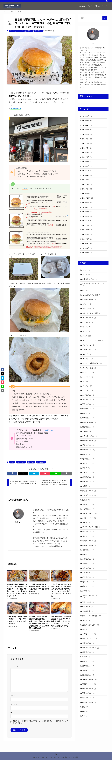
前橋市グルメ (88, 427)
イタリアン (87, 322)
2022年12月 (87, 193)
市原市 (86, 522)
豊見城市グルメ (89, 689)
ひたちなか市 (88, 308)
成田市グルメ (88, 536)
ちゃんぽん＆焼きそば (91, 295)
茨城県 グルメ (89, 679)
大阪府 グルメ (89, 491)
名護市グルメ (88, 463)
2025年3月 (87, 130)
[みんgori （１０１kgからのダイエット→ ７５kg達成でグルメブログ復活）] (12, 6)
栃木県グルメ (88, 577)
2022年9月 (87, 202)
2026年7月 (87, 121)
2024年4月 (87, 148)
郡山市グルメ (88, 698)
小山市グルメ (88, 509)
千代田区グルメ (89, 440)
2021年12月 (87, 230)
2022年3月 (87, 225)
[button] (12, 473)
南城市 (86, 454)
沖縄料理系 (87, 611)
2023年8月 (87, 157)
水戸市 (86, 591)
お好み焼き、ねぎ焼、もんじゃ (93, 285)
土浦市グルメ (88, 472)
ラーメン (87, 386)
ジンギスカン (88, 345)
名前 (13, 695)
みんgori (18, 522)
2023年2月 (87, 184)
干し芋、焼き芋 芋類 (91, 527)
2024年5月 (87, 143)
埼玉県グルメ (88, 477)
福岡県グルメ (88, 652)
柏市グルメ (87, 572)
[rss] (107, 1)
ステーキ (86, 354)
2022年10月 (87, 198)
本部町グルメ (88, 563)
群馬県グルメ (88, 670)
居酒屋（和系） (89, 513)
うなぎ (86, 274)
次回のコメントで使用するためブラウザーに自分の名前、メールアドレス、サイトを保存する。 (40, 722)
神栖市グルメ (88, 643)
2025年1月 (87, 139)
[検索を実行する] (104, 18)
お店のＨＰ (49, 430)
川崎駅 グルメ (89, 518)
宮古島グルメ (38, 31)
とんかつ (86, 304)
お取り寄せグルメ (89, 279)
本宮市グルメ (88, 559)
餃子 (85, 707)
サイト (12, 713)
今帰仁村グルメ (89, 422)
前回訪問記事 (16, 108)
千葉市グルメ (88, 445)
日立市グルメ (88, 550)
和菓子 (86, 468)
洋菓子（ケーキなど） (91, 616)
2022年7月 (87, 212)
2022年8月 (87, 207)
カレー (86, 331)
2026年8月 (87, 116)
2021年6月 (87, 239)
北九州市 (86, 431)
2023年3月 (87, 180)
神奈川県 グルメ (89, 638)
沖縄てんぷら (88, 602)
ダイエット (87, 359)
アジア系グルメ (89, 318)
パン (85, 381)
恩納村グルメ (88, 532)
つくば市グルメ (89, 299)
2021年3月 (87, 253)
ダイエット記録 (89, 368)
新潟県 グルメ (89, 545)
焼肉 (85, 629)
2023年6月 (87, 166)
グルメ (12, 31)
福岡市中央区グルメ (90, 648)
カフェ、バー (88, 327)
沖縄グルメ (29, 31)
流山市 (86, 620)
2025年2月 (87, 134)
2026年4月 (87, 125)
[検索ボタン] (106, 6)
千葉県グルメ (88, 450)
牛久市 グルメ (89, 634)
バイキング (87, 377)
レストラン (87, 390)
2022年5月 (87, 221)
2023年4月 (87, 175)
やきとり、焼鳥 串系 (91, 313)
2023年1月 (87, 189)
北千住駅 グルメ (89, 436)
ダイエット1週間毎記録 (92, 363)
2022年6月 (87, 216)
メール (13, 704)
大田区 (86, 486)
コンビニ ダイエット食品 (92, 340)
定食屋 (86, 500)
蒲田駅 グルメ (89, 684)
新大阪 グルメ (89, 541)
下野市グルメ (88, 404)
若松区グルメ (88, 675)
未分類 (86, 554)
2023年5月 (87, 171)
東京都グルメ (88, 568)
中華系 (86, 413)
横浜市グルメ (88, 586)
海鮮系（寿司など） (91, 625)
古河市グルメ (88, 459)
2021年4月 (87, 248)
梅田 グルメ (88, 582)
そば (85, 290)
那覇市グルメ (88, 693)
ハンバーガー (20, 31)
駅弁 (85, 716)
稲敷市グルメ (88, 661)
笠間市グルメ (88, 666)
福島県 (86, 657)
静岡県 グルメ (89, 702)
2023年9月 (87, 152)
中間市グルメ (88, 418)
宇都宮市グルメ (89, 495)
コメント (14, 666)
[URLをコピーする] (66, 473)
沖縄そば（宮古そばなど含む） (93, 596)
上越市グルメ (88, 395)
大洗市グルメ (88, 482)
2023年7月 (87, 162)
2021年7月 (87, 234)
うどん (86, 270)
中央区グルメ (88, 409)
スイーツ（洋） (89, 349)
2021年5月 (87, 243)
